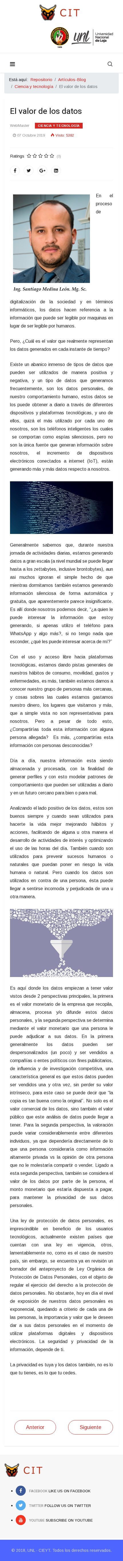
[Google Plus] (42, 170)
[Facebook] (15, 170)
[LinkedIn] (56, 170)
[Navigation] (12, 64)
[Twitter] (28, 170)
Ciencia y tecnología (59, 125)
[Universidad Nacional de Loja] (61, 37)
